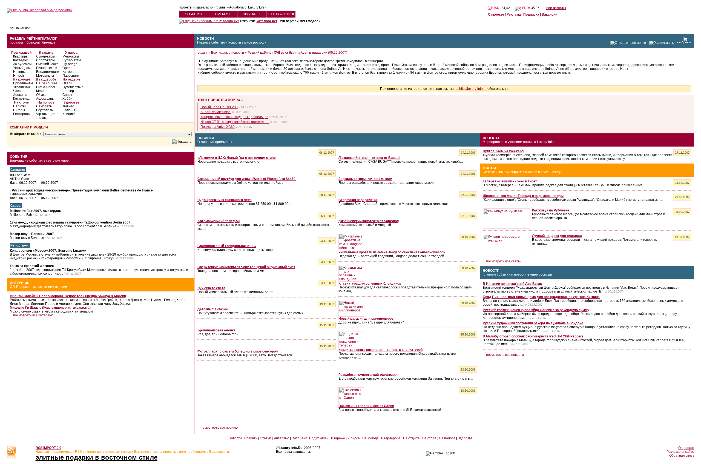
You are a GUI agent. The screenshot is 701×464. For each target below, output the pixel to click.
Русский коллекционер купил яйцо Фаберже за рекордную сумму (536, 310)
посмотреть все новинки (220, 427)
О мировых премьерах (214, 142)
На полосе (46, 102)
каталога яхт (267, 21)
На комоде (21, 79)
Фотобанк (299, 438)
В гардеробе (46, 79)
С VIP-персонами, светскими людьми (38, 287)
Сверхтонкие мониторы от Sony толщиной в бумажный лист (246, 267)
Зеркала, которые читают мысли (365, 179)
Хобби (67, 99)
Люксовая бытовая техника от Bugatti (369, 158)
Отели (67, 83)
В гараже (46, 53)
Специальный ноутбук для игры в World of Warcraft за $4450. (246, 179)
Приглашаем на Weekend (503, 151)
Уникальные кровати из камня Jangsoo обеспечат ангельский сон (391, 252)
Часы (17, 91)
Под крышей (21, 53)
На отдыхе (71, 79)
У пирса (71, 53)
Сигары (19, 110)
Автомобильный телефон (218, 221)
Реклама (514, 14)
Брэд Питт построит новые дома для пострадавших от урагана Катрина (541, 297)
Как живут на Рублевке (550, 210)
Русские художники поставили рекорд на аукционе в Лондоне (533, 323)
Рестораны (21, 114)
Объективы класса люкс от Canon (366, 406)
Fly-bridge (69, 64)
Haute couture (46, 83)
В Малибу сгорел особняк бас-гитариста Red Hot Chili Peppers (533, 336)
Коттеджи (20, 60)
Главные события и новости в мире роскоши (231, 42)
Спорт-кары (45, 60)
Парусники (70, 76)
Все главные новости (227, 53)
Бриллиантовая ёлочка (216, 330)
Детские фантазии (212, 309)
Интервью (19, 283)
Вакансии (549, 14)
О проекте (496, 14)
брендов (33, 42)
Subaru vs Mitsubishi (215, 112)
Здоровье (71, 102)
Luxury (202, 53)
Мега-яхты (70, 56)
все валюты (556, 8)
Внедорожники (47, 72)
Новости (205, 39)
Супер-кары (45, 56)
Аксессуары (45, 99)
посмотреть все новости (505, 355)
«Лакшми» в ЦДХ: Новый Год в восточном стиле (236, 158)
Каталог (49, 39)
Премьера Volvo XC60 (217, 127)
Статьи (489, 168)
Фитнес (68, 106)
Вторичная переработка (357, 200)
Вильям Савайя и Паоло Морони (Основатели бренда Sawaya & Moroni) (68, 296)
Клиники (68, 114)
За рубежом (22, 64)
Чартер (68, 91)
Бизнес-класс (46, 68)
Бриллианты (23, 83)
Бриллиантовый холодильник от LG (226, 246)
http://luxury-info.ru (473, 89)
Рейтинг (34, 39)
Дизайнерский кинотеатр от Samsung (368, 221)
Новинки (205, 138)
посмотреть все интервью (33, 315)
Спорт (67, 95)
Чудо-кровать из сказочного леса (224, 200)
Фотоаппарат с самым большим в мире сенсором (237, 351)
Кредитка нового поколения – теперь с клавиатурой (380, 350)
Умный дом (21, 68)
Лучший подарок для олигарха (557, 236)
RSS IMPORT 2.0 (48, 448)
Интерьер (20, 72)
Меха (40, 91)
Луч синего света (211, 288)
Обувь (40, 95)
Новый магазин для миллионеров (365, 318)
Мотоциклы (45, 76)
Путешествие (73, 87)
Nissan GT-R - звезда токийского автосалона (234, 122)
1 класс (41, 118)
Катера (68, 72)
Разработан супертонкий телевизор (367, 375)
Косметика (21, 99)
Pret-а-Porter (45, 87)
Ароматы (20, 95)
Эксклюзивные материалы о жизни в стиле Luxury (522, 172)
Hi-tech (18, 76)
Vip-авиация (45, 114)
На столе (21, 102)
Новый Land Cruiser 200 (219, 107)
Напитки (19, 106)
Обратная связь (681, 455)
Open (66, 68)
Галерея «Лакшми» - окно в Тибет (510, 181)
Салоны (68, 110)
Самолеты (44, 106)
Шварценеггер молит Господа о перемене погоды (523, 196)
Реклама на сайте (680, 452)
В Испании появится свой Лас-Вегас (512, 284)
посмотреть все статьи (504, 261)
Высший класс (47, 64)
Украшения (22, 87)
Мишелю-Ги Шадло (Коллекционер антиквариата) (50, 308)
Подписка (531, 14)
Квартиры (20, 56)
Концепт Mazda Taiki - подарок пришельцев (234, 117)
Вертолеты (45, 110)
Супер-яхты (71, 60)
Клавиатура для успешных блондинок (369, 283)
